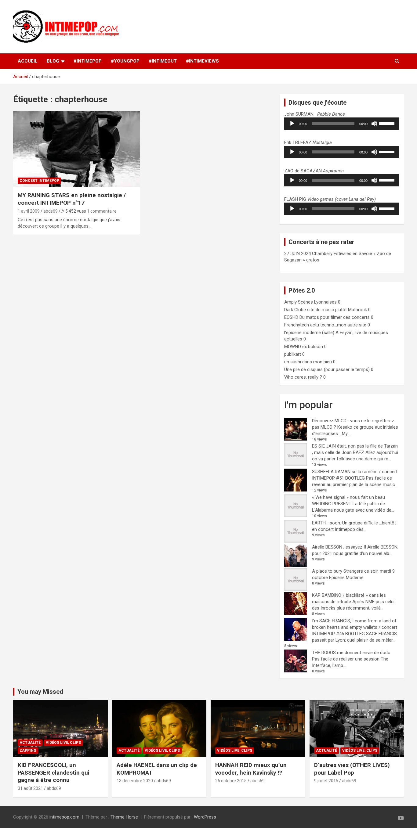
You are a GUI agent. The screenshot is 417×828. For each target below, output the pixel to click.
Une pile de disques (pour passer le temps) (327, 369)
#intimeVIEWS (202, 61)
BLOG (53, 61)
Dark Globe (295, 309)
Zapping (28, 750)
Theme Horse (124, 817)
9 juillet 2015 (326, 780)
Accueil (28, 61)
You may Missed (40, 691)
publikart (292, 354)
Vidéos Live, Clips (63, 742)
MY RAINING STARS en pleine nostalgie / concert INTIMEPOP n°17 (72, 199)
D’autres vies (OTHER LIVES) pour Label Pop (352, 768)
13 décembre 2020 (135, 780)
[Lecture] (292, 124)
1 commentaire (102, 211)
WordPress (205, 817)
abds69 (50, 211)
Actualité (30, 742)
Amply (290, 302)
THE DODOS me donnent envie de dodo (351, 652)
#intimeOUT (163, 61)
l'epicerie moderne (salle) (309, 332)
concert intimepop (39, 180)
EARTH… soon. (326, 523)
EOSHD (291, 317)
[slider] (387, 122)
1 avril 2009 (29, 211)
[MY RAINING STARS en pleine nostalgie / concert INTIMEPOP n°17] (76, 149)
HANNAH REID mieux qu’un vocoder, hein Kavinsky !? (251, 768)
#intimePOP (88, 61)
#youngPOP (125, 61)
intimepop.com (64, 817)
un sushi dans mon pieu (308, 362)
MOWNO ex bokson (303, 346)
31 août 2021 (30, 788)
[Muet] (374, 124)
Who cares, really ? (303, 377)
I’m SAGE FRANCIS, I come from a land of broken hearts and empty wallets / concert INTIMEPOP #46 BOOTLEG (354, 627)
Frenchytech (296, 325)
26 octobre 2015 (231, 780)
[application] (341, 123)
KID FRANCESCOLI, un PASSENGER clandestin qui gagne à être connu (53, 772)
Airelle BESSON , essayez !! (339, 547)
